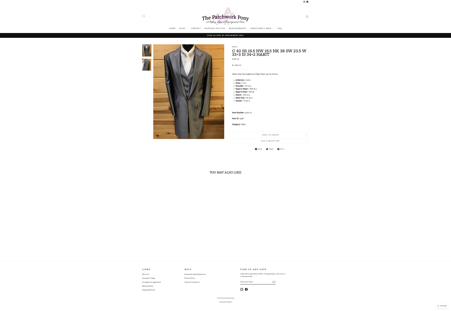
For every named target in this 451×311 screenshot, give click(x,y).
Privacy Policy (190, 278)
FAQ (280, 28)
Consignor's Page (148, 278)
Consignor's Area (261, 28)
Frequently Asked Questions (195, 274)
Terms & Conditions (192, 282)
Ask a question (270, 141)
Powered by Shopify (225, 302)
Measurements (238, 28)
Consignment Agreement (151, 282)
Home (172, 28)
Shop (182, 28)
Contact (196, 28)
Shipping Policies (214, 28)
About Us (145, 274)
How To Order (270, 135)
